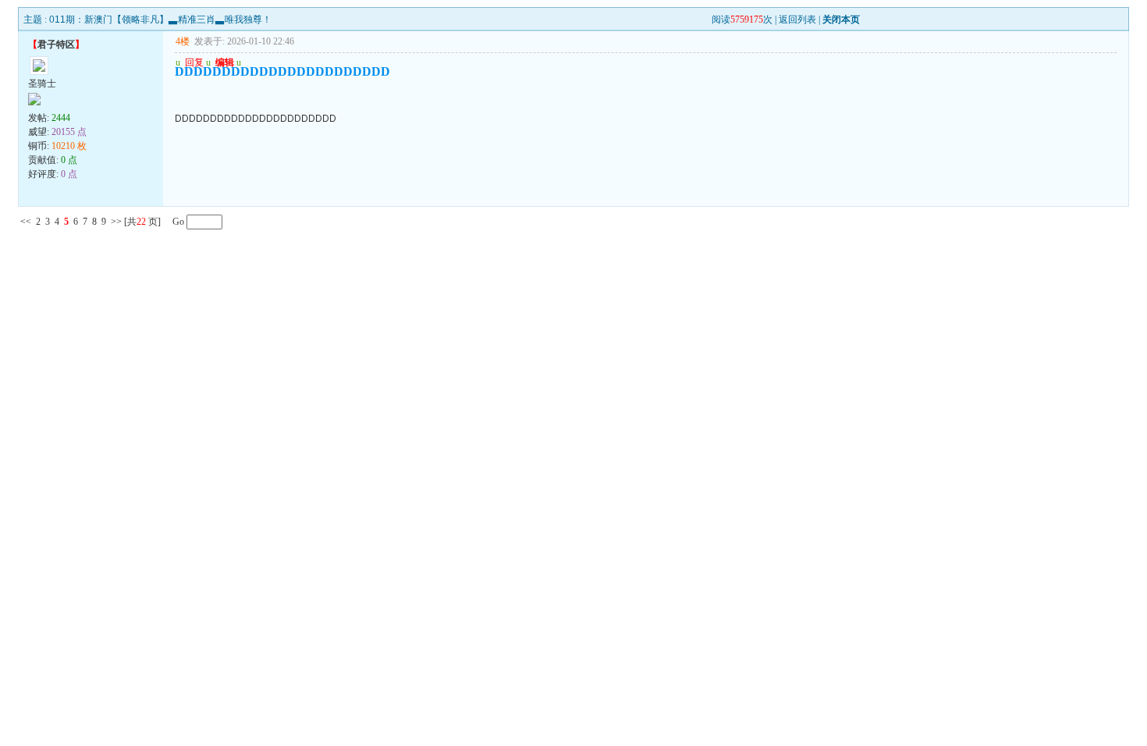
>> (116, 221)
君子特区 (56, 44)
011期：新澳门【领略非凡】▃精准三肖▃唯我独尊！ (160, 19)
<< (25, 221)
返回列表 (797, 19)
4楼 (183, 41)
